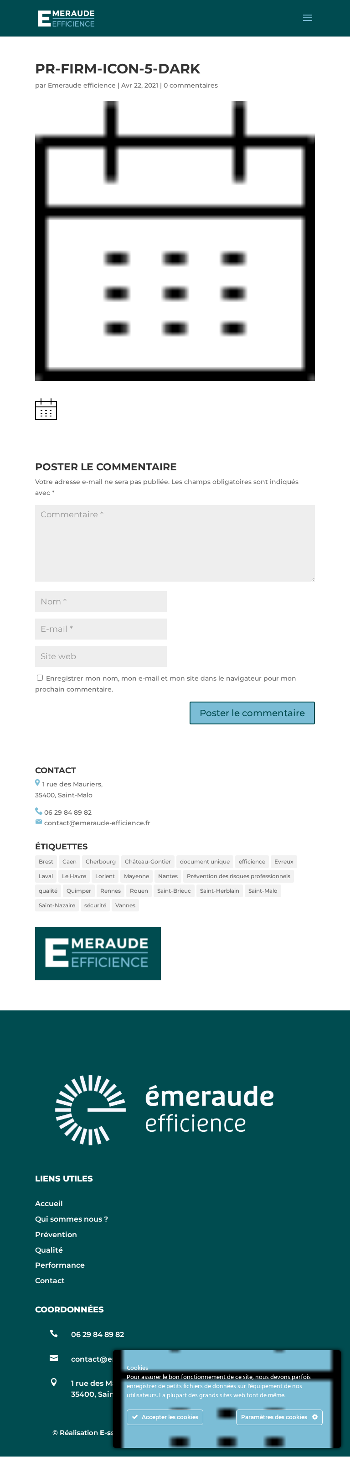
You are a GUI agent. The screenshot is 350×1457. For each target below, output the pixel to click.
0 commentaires (191, 85)
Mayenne (136, 876)
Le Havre (74, 876)
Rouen (139, 890)
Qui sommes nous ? (71, 1219)
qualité (48, 890)
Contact (50, 1280)
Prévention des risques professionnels (238, 876)
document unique (205, 861)
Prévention (56, 1234)
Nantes (168, 876)
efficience (252, 861)
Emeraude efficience (82, 85)
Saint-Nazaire (57, 905)
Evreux (283, 861)
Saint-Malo (263, 890)
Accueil (49, 1203)
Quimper (79, 890)
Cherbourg (101, 861)
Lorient (105, 876)
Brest (46, 861)
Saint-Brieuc (174, 890)
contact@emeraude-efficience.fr (97, 823)
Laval (46, 876)
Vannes (125, 905)
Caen (69, 861)
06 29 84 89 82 (68, 812)
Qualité (49, 1250)
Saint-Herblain (219, 890)
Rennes (110, 890)
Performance (60, 1265)
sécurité (95, 905)
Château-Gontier (148, 861)
